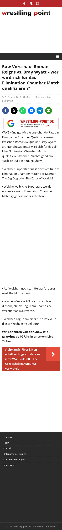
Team (6, 442)
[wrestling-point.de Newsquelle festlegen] (31, 128)
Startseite (8, 437)
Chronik (7, 448)
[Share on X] (14, 110)
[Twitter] (31, 3)
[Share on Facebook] (5, 110)
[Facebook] (24, 3)
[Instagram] (38, 3)
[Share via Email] (48, 110)
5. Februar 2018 (13, 97)
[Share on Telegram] (40, 110)
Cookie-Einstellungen (14, 459)
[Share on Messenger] (31, 110)
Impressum (9, 465)
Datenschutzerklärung (14, 453)
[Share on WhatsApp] (22, 110)
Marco (29, 97)
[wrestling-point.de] (26, 17)
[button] (57, 56)
